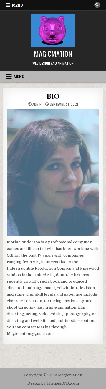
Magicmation (53, 53)
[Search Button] (97, 5)
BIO (53, 95)
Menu (17, 5)
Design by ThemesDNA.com (53, 383)
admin (37, 104)
